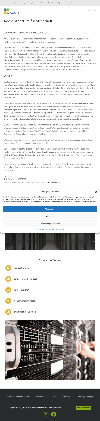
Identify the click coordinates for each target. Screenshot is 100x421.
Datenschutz (40, 229)
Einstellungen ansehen (50, 223)
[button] (96, 191)
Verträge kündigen (85, 396)
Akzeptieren (50, 209)
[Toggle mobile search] (89, 9)
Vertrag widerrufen (83, 408)
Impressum (60, 229)
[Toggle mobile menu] (94, 9)
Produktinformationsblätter (18, 396)
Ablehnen (50, 216)
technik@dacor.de (53, 182)
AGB (53, 396)
